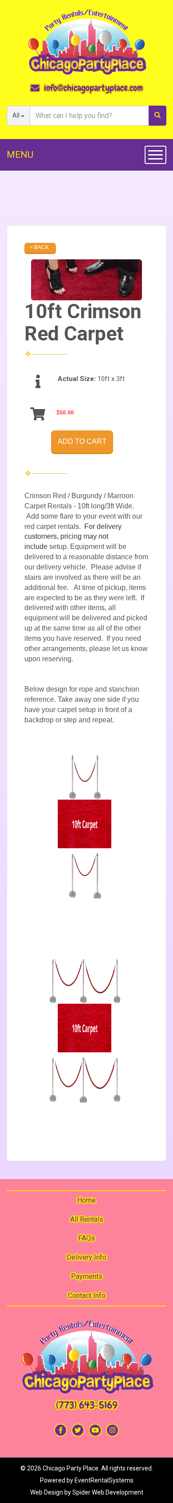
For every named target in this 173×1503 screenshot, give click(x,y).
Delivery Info (86, 1257)
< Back (39, 247)
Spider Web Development (107, 1492)
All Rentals (86, 1219)
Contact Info (87, 1295)
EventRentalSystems (104, 1480)
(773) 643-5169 (87, 1405)
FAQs (86, 1238)
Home (86, 1200)
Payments (86, 1276)
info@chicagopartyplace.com (93, 88)
